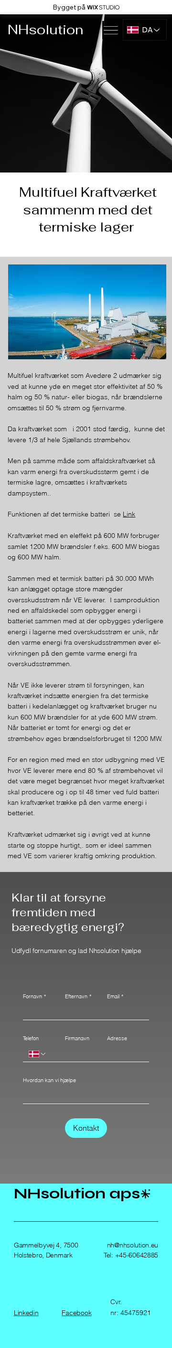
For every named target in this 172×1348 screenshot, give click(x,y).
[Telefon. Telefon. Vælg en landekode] (38, 1054)
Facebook (76, 1312)
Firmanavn (77, 1038)
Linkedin (26, 1312)
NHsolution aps (77, 1193)
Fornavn (34, 996)
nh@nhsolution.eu (133, 1245)
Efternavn (78, 996)
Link (129, 514)
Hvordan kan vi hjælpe (49, 1080)
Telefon (31, 1038)
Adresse (117, 1038)
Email (115, 996)
